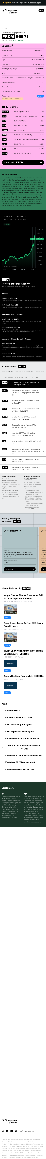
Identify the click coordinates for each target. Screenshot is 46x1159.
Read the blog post (35, 3)
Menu (41, 10)
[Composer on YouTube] (11, 1131)
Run (7, 224)
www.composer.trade (10, 266)
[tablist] (23, 372)
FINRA (4, 1144)
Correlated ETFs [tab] (7, 372)
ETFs (5, 29)
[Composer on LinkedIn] (7, 1131)
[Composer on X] (3, 1131)
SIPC (8, 1144)
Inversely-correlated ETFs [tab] (24, 372)
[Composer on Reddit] (16, 1131)
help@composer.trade (26, 1131)
